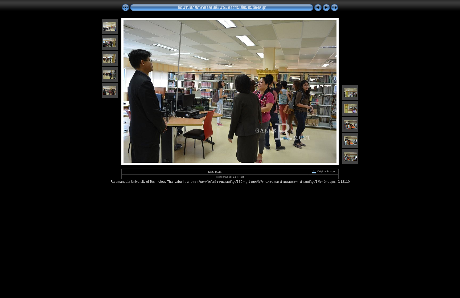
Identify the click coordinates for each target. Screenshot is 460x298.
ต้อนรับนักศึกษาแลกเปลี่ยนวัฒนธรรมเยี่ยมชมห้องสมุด (222, 7)
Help (241, 176)
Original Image (325, 171)
